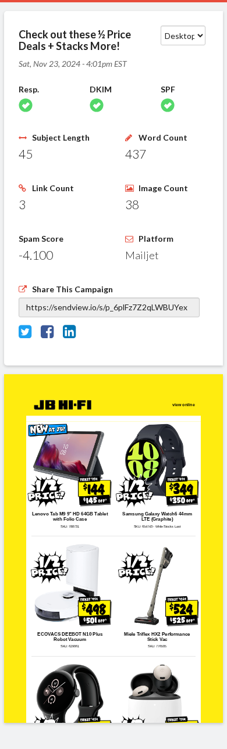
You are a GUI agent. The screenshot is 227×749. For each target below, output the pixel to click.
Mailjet (142, 255)
